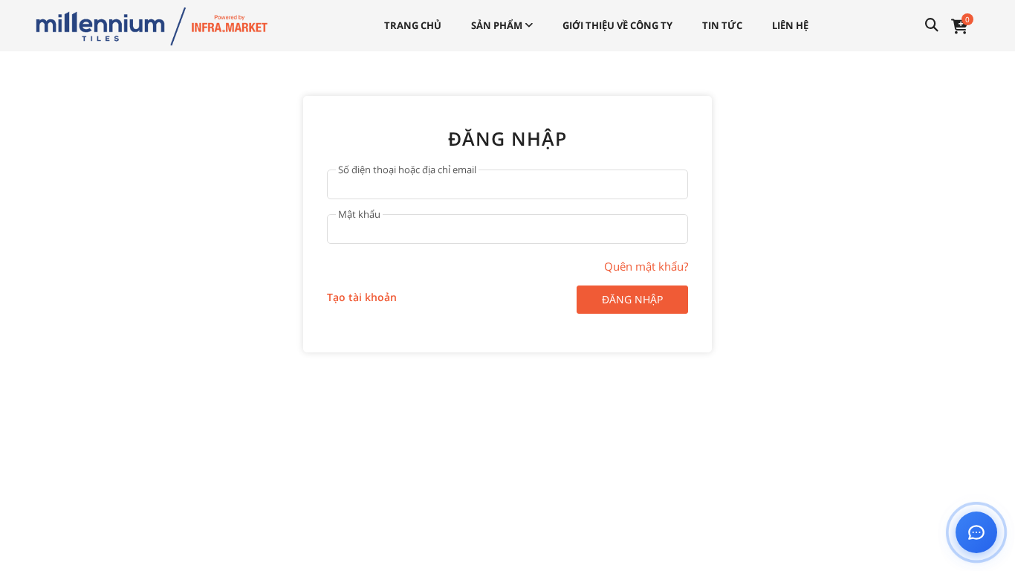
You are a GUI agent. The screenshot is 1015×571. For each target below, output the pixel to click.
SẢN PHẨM (498, 25)
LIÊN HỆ (790, 25)
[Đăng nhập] (151, 25)
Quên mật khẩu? (646, 266)
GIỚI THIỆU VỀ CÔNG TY (617, 25)
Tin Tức (722, 25)
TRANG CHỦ (412, 25)
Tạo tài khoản (362, 297)
